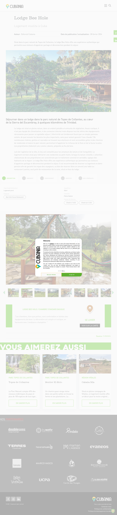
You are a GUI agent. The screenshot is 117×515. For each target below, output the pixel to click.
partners (52, 243)
